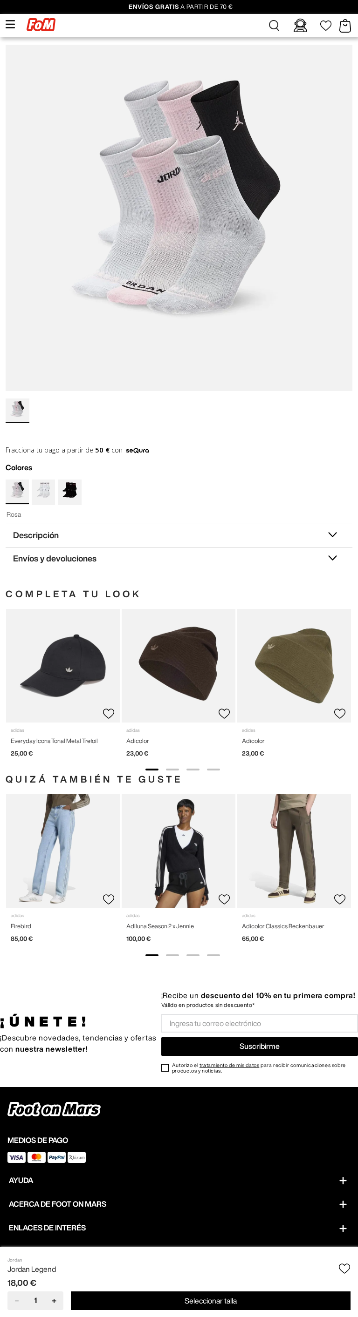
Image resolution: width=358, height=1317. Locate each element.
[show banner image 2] (172, 769)
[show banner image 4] (213, 769)
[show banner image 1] (152, 769)
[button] (274, 25)
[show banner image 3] (193, 769)
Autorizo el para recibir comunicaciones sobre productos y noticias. (259, 1068)
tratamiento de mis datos (229, 1064)
